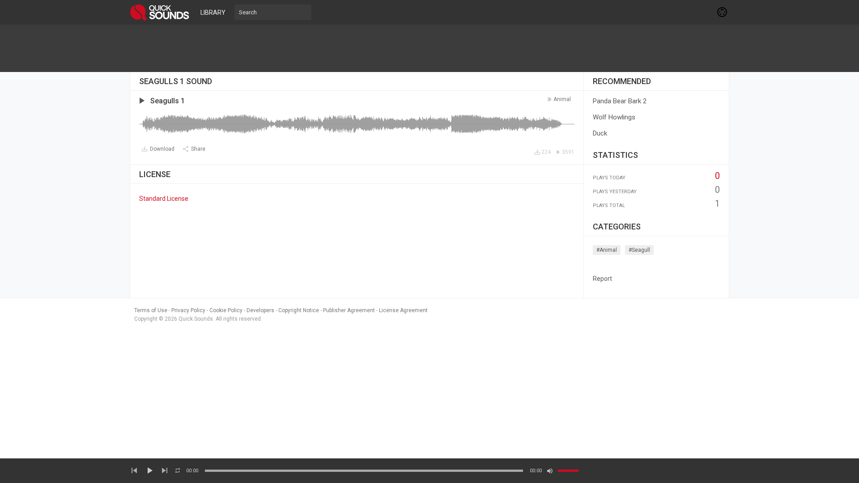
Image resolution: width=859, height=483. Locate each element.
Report (602, 278)
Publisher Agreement (349, 310)
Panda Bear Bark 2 (619, 101)
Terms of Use (150, 310)
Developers (260, 310)
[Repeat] (177, 470)
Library (212, 12)
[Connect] (722, 12)
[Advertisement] (429, 48)
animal (562, 99)
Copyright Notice (298, 310)
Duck (600, 133)
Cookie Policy (225, 310)
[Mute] (549, 471)
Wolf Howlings (614, 117)
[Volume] (568, 471)
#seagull (639, 250)
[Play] (149, 470)
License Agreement (403, 310)
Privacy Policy (188, 310)
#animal (606, 250)
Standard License (163, 198)
